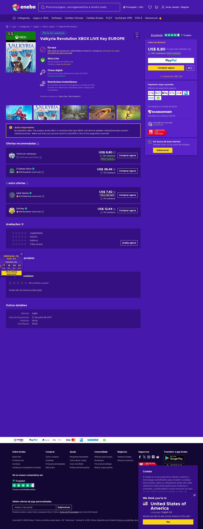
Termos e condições (125, 520)
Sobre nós (16, 457)
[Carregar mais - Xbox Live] (42, 60)
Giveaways (99, 460)
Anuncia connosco (125, 460)
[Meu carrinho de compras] (156, 7)
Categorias (24, 27)
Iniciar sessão (172, 7)
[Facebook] (139, 457)
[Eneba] (23, 7)
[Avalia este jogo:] (19, 283)
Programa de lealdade (55, 464)
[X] (144, 457)
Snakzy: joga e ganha (103, 467)
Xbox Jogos (49, 27)
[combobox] (79, 7)
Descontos (50, 467)
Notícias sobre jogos (103, 457)
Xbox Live (68, 62)
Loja (14, 27)
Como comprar (52, 457)
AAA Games (22, 193)
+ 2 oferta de (171, 77)
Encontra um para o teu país (60, 53)
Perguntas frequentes (79, 457)
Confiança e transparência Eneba (26, 467)
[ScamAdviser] (160, 112)
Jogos (36, 27)
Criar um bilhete (76, 464)
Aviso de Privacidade (69, 512)
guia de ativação (63, 64)
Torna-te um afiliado (103, 464)
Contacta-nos (18, 460)
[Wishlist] (150, 7)
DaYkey (20, 209)
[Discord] (153, 457)
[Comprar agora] (171, 60)
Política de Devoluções (79, 467)
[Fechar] (194, 495)
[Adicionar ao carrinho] (190, 68)
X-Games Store (24, 169)
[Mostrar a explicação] (42, 172)
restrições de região (111, 51)
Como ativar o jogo (78, 460)
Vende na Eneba (124, 457)
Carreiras (16, 464)
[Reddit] (157, 457)
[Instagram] (148, 457)
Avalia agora (129, 243)
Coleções (50, 460)
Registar (185, 7)
